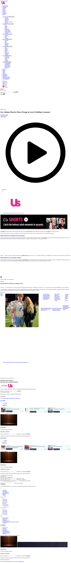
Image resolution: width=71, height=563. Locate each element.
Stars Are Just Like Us (9, 21)
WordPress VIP (21, 561)
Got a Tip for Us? (6, 79)
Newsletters (5, 74)
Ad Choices (5, 522)
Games (4, 11)
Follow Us (2, 281)
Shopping (4, 10)
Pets (5, 41)
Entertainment (5, 6)
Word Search (7, 57)
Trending (6, 17)
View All (6, 22)
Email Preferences (6, 493)
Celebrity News (5, 5)
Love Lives (7, 19)
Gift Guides (7, 52)
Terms (13, 394)
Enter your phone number (4, 480)
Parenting (6, 40)
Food (6, 42)
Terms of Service (6, 517)
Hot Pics (6, 20)
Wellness (6, 44)
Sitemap (4, 495)
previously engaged (18, 259)
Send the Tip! (3, 484)
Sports (4, 9)
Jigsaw (6, 58)
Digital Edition (5, 75)
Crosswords (7, 56)
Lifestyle (4, 8)
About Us (4, 490)
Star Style (4, 7)
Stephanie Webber (5, 114)
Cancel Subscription (6, 78)
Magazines (4, 12)
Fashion (6, 35)
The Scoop (2, 483)
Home (6, 51)
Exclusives (7, 18)
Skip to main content (4, 0)
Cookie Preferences (6, 520)
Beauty (6, 36)
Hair (5, 37)
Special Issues (5, 530)
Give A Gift (5, 529)
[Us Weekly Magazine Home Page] (3, 3)
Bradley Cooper (25, 255)
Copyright (4, 519)
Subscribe (4, 76)
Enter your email (3, 479)
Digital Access (5, 527)
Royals (4, 61)
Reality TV (5, 13)
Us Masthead (5, 491)
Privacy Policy (18, 394)
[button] (35, 91)
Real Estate (7, 43)
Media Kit (4, 494)
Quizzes (6, 59)
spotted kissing (45, 237)
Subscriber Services (6, 531)
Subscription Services (6, 77)
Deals (6, 47)
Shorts (4, 14)
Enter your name (3, 478)
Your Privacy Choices (15, 521)
